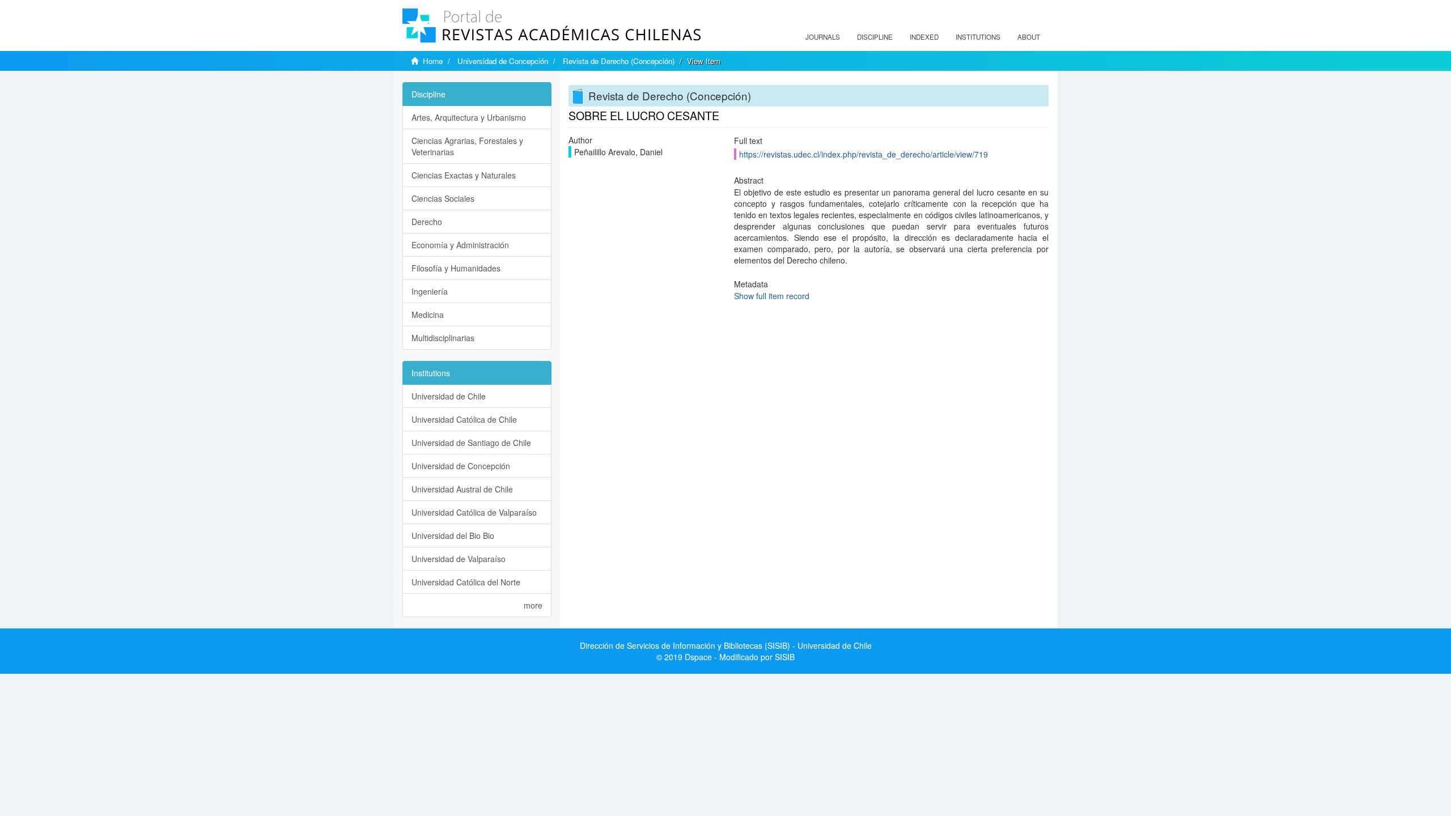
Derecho (426, 221)
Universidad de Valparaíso (458, 558)
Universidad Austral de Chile (462, 489)
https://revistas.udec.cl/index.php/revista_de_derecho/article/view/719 (863, 154)
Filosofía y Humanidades (455, 268)
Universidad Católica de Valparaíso (474, 512)
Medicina (427, 314)
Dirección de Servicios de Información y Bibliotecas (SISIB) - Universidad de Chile (726, 645)
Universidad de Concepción (502, 61)
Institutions (978, 36)
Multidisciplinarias (442, 337)
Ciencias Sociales (442, 198)
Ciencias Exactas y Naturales (463, 175)
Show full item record (771, 295)
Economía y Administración (460, 244)
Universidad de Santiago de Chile (471, 442)
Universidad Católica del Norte (465, 582)
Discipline (875, 36)
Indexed (924, 36)
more (533, 605)
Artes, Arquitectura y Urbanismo (468, 117)
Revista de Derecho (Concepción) (618, 61)
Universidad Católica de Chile (464, 419)
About (1028, 36)
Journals (822, 36)
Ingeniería (429, 291)
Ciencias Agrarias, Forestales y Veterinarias (467, 146)
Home (433, 61)
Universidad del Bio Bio (452, 535)
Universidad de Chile (448, 396)
